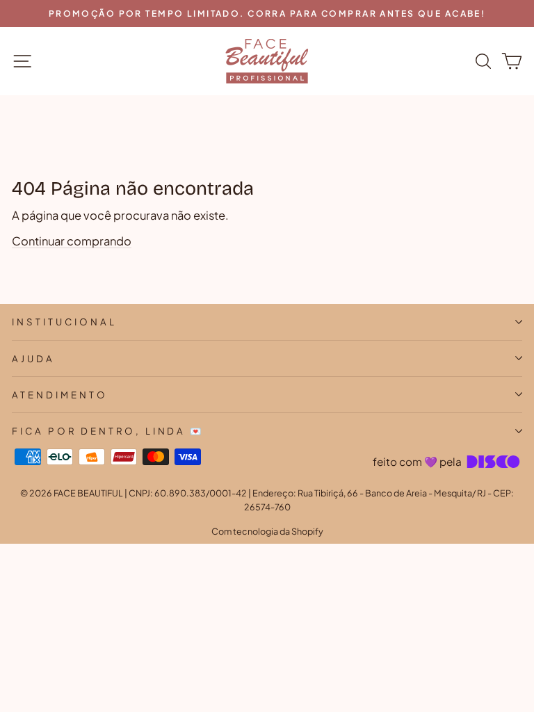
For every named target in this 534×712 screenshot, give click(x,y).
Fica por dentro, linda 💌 (108, 431)
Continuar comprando (71, 241)
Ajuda (33, 358)
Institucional (64, 321)
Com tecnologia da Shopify (267, 531)
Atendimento (60, 394)
